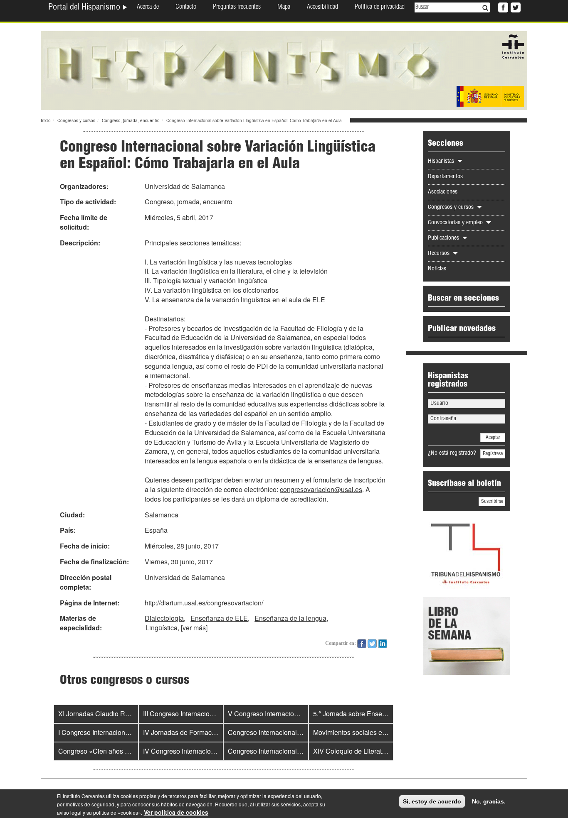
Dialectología (164, 618)
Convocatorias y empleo (456, 223)
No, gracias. (489, 801)
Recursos (439, 254)
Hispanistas (442, 161)
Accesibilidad (322, 7)
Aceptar (493, 437)
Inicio (46, 120)
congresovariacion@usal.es (321, 489)
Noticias (437, 269)
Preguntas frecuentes (237, 7)
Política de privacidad (380, 7)
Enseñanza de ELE (219, 618)
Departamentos (445, 177)
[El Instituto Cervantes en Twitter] (515, 6)
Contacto (185, 7)
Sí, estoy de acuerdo (432, 801)
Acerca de (148, 7)
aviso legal (69, 812)
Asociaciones (442, 192)
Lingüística (162, 627)
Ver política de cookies (176, 812)
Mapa (283, 7)
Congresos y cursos (76, 120)
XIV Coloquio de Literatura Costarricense (373, 751)
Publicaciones (444, 238)
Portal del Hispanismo (85, 8)
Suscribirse (492, 501)
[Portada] (284, 70)
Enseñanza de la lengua (290, 618)
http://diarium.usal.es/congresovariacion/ (204, 602)
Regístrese (493, 453)
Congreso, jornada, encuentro (131, 120)
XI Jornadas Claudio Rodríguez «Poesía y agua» (130, 713)
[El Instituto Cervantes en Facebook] (502, 6)
